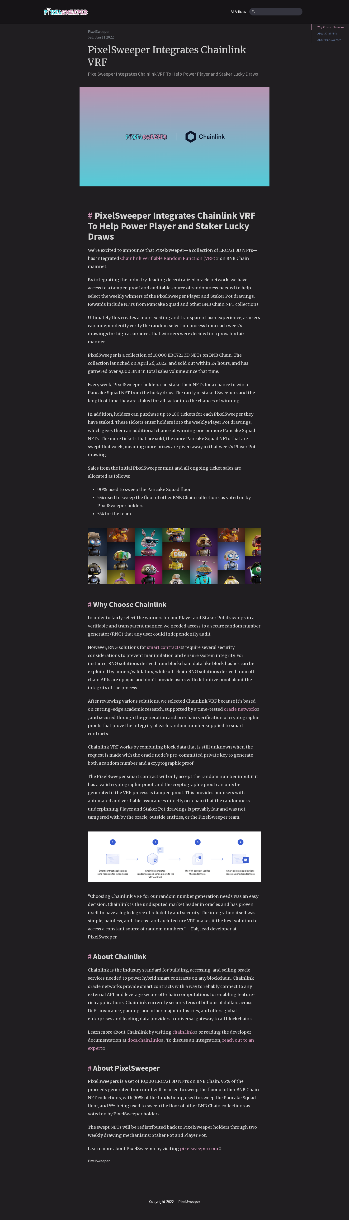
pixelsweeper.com (201, 1148)
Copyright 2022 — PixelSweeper (174, 1201)
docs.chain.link (145, 1040)
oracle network (241, 709)
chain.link (185, 1032)
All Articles (238, 11)
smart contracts (166, 647)
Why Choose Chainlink (330, 27)
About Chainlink (327, 33)
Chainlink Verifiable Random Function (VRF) (170, 258)
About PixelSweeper (329, 40)
